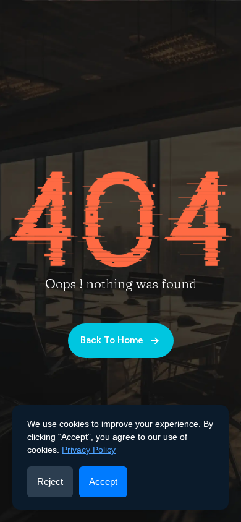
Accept (103, 481)
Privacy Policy (89, 450)
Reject (50, 481)
